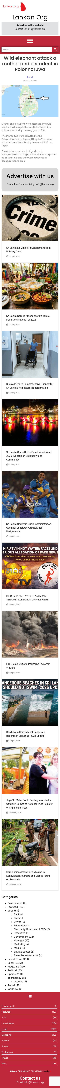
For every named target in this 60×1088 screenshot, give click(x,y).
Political (12, 970)
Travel (11, 985)
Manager (19, 940)
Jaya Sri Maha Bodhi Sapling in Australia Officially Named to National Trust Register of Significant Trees (29, 804)
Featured (13, 906)
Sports (12, 974)
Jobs (10, 910)
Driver (17, 921)
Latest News (15, 959)
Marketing (20, 944)
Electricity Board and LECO (30, 929)
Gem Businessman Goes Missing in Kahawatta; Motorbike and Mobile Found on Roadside (28, 876)
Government (21, 936)
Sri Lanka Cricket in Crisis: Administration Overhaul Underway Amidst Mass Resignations (28, 528)
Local (11, 962)
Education (20, 925)
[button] (30, 997)
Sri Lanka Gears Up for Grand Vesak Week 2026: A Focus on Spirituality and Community (29, 456)
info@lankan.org (37, 29)
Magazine (13, 966)
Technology (14, 977)
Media (17, 947)
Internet (18, 981)
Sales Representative (26, 955)
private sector (22, 951)
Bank (17, 914)
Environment (15, 903)
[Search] (55, 49)
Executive (19, 933)
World (11, 988)
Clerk (17, 918)
